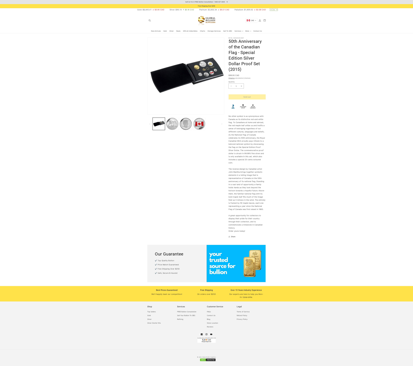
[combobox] (251, 20)
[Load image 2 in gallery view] (172, 124)
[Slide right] (222, 123)
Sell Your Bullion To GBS (186, 315)
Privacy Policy (242, 319)
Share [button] (233, 236)
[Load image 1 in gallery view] (159, 124)
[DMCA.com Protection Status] (208, 361)
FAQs (209, 312)
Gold (149, 315)
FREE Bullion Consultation (186, 312)
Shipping (231, 78)
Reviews (210, 327)
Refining (180, 319)
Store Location (212, 323)
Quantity (232, 82)
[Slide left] (149, 123)
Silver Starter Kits (154, 323)
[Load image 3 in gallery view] (186, 124)
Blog (208, 319)
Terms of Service (243, 312)
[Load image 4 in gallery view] (199, 124)
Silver (149, 319)
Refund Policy (242, 315)
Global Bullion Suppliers (209, 357)
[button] (149, 20)
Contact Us (211, 315)
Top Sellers (151, 312)
